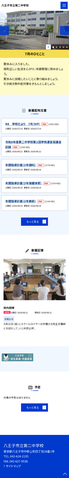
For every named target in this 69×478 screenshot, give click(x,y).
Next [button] (64, 30)
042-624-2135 (19, 456)
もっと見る (32, 221)
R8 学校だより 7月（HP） (23, 124)
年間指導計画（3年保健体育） (23, 183)
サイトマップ (13, 466)
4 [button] (63, 47)
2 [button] (56, 47)
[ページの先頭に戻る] (65, 474)
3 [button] (60, 47)
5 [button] (67, 47)
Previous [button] (4, 30)
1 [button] (53, 47)
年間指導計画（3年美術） (21, 201)
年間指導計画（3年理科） (21, 165)
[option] (34, 30)
